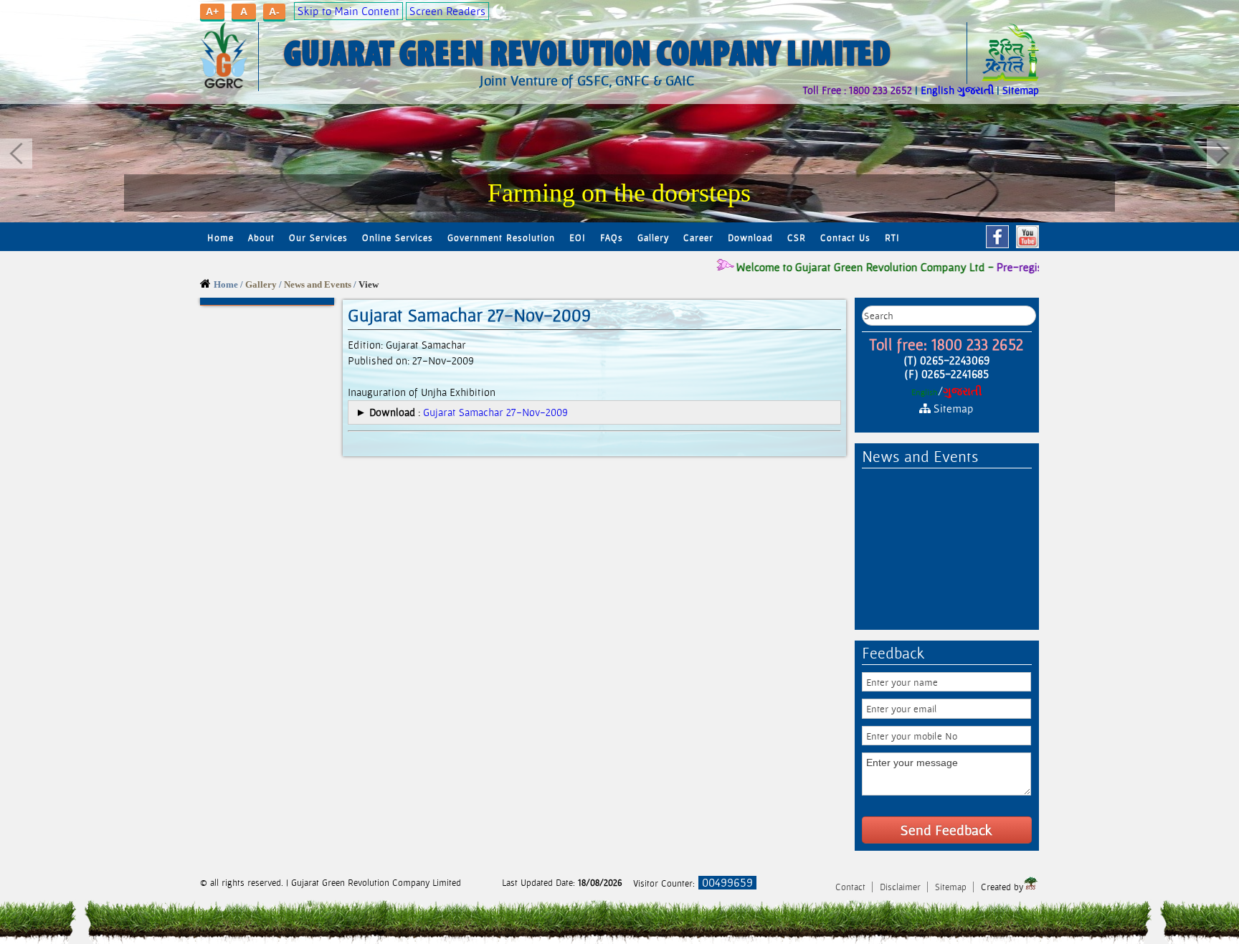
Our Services (318, 237)
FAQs (611, 237)
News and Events (317, 285)
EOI (577, 237)
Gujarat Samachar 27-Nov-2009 (495, 412)
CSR (796, 237)
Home (220, 237)
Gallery (653, 237)
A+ (212, 11)
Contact (851, 887)
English (937, 90)
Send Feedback (946, 830)
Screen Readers (447, 11)
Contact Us (845, 237)
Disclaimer (902, 887)
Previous (16, 153)
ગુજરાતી (975, 90)
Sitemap (1020, 90)
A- (274, 11)
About (261, 237)
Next (1223, 153)
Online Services (397, 237)
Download (750, 237)
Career (698, 237)
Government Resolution (501, 237)
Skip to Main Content (348, 11)
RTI (892, 237)
